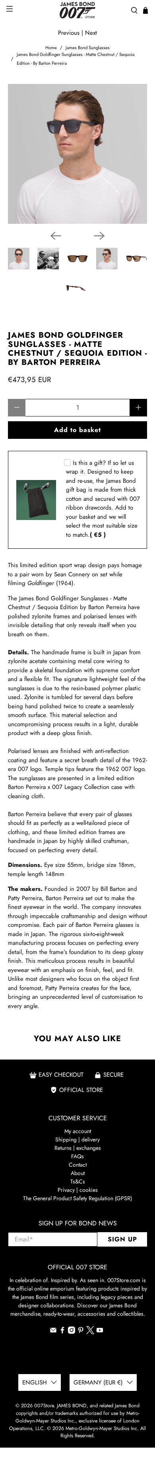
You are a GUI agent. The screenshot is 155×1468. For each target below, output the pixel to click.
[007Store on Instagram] (71, 1332)
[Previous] (56, 236)
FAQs (77, 1156)
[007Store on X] (90, 1332)
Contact (78, 1165)
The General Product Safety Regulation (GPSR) (77, 1198)
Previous (68, 32)
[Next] (99, 236)
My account (77, 1131)
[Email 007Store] (53, 1332)
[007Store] (77, 10)
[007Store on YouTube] (99, 1332)
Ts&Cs (77, 1181)
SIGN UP (122, 1239)
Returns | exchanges (77, 1148)
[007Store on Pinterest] (80, 1332)
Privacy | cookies (78, 1190)
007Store (44, 1405)
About (78, 1173)
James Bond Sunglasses (88, 48)
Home (51, 48)
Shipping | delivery (77, 1139)
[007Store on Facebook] (62, 1332)
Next (91, 32)
